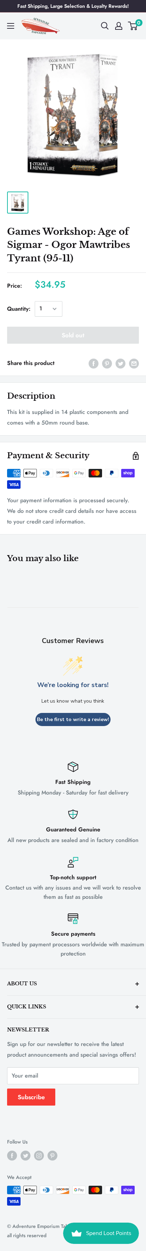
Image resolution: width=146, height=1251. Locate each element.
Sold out (73, 335)
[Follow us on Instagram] (39, 1155)
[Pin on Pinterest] (107, 363)
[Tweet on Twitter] (120, 363)
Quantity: (18, 309)
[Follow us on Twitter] (25, 1155)
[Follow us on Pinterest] (52, 1155)
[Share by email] (134, 363)
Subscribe (31, 1097)
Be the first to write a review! (73, 719)
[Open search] (105, 26)
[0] (133, 26)
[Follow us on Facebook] (12, 1155)
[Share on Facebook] (94, 363)
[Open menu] (10, 26)
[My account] (118, 26)
